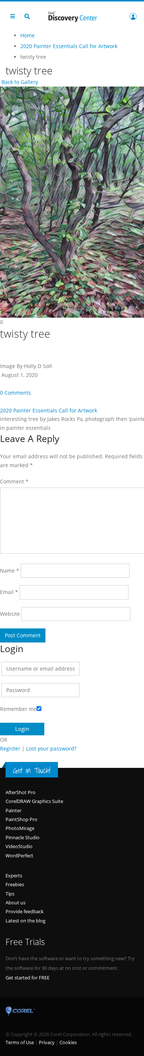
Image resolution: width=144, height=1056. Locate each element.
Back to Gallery (19, 81)
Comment (14, 481)
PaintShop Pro (21, 819)
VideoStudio (19, 846)
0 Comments (15, 392)
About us (15, 902)
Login (132, 16)
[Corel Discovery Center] (72, 16)
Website (10, 613)
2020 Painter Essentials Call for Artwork (48, 410)
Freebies (15, 884)
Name (9, 570)
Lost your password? (51, 748)
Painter (13, 810)
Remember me (18, 708)
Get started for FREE (27, 977)
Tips (10, 893)
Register (10, 748)
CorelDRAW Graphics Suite (34, 801)
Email (9, 592)
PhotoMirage (20, 828)
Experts (14, 875)
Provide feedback (25, 911)
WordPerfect (19, 855)
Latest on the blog (25, 920)
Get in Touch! (32, 770)
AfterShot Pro (20, 792)
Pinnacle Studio (23, 837)
